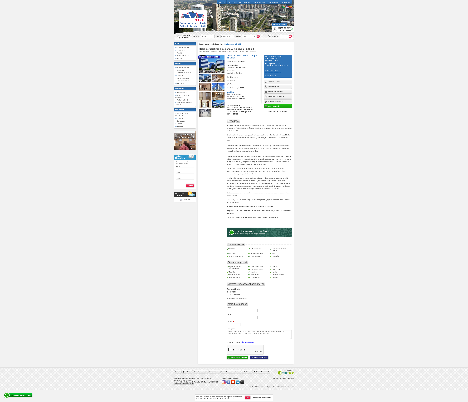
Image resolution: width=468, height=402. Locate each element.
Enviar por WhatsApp (239, 358)
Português (283, 6)
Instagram (224, 382)
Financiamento (273, 2)
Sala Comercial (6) (183, 81)
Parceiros (180, 126)
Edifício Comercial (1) (184, 73)
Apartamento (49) (183, 47)
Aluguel (207, 44)
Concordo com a (241, 342)
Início (201, 44)
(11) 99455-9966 (284, 30)
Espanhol (290, 6)
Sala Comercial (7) (183, 56)
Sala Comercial (216, 44)
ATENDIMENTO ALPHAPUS (181, 115)
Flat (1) (179, 53)
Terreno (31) (181, 58)
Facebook (228, 382)
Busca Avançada (244, 2)
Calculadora (181, 121)
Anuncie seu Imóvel (259, 2)
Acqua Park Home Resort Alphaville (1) (184, 96)
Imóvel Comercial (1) (184, 78)
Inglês (287, 6)
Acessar (291, 378)
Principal (222, 2)
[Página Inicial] (192, 26)
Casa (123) (181, 50)
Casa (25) (180, 70)
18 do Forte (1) (182, 93)
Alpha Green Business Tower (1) (183, 103)
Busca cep (180, 118)
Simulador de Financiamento (231, 372)
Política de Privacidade (247, 342)
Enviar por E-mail (260, 358)
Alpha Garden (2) (183, 100)
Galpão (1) (180, 75)
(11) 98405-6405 (284, 28)
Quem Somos (232, 2)
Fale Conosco (285, 2)
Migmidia (285, 372)
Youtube (233, 382)
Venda (177, 43)
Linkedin (238, 382)
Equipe (179, 124)
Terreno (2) (180, 83)
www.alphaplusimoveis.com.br (184, 384)
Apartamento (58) (183, 67)
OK (248, 397)
